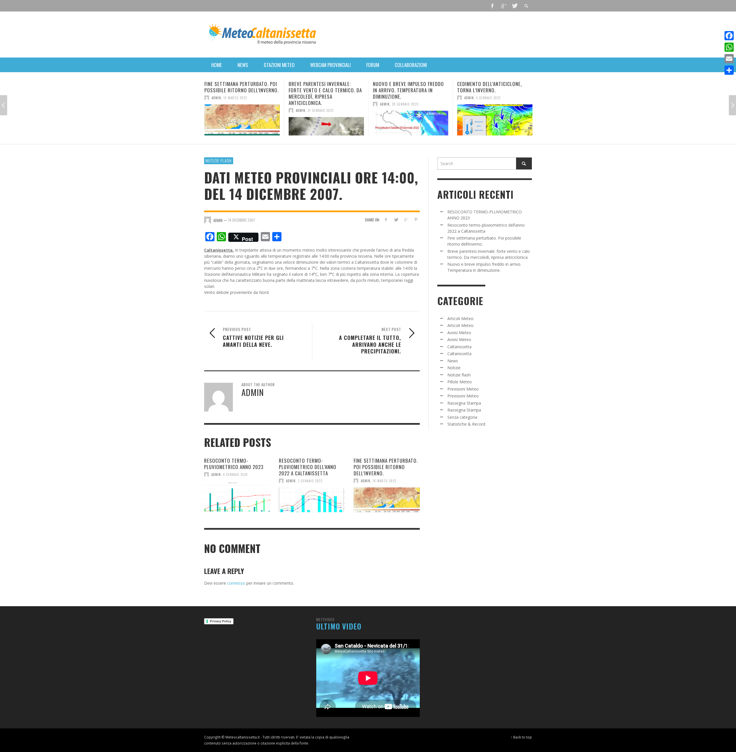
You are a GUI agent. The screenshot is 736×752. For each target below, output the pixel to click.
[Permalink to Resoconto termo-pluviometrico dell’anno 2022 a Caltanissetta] (312, 499)
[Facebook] (492, 6)
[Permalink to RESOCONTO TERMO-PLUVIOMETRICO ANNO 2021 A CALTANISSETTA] (494, 123)
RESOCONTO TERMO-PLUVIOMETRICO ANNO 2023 (233, 463)
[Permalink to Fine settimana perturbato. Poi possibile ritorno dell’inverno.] (387, 499)
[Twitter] (514, 6)
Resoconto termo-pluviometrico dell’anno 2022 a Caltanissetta (307, 467)
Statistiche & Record (466, 424)
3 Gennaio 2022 (488, 104)
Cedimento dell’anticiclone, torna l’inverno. (405, 87)
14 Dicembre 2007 (241, 220)
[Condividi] (729, 70)
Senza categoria (462, 417)
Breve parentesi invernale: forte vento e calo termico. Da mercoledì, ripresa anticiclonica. (241, 93)
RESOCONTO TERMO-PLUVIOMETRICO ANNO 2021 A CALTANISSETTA (488, 90)
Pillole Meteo (459, 381)
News (452, 360)
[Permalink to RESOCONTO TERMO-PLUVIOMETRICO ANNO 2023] (237, 496)
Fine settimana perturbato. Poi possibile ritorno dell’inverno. (386, 467)
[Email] (729, 58)
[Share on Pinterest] (416, 220)
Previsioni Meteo (463, 389)
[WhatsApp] (729, 47)
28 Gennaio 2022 (321, 104)
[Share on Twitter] (396, 220)
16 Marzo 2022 (384, 481)
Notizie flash (219, 160)
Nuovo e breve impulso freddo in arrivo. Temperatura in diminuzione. (324, 90)
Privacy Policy (220, 621)
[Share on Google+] (406, 220)
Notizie (454, 367)
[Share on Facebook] (386, 220)
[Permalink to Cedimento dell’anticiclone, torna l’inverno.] (410, 119)
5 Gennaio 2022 (404, 97)
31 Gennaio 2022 (236, 110)
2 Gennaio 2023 (310, 481)
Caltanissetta (459, 346)
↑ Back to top (521, 737)
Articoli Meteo (460, 318)
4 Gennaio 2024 (235, 474)
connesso (236, 583)
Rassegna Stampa (464, 403)
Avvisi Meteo (459, 332)
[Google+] (503, 6)
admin (216, 110)
